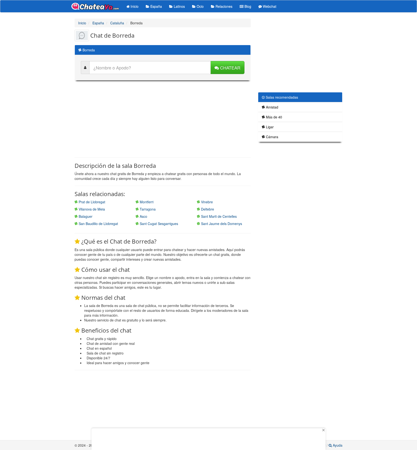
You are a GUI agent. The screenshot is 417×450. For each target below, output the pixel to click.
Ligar (269, 126)
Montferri (146, 201)
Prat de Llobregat (91, 201)
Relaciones (223, 6)
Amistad (271, 107)
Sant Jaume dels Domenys (221, 223)
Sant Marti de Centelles (218, 216)
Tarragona (147, 209)
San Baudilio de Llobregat (98, 223)
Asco (143, 216)
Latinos (179, 6)
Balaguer (85, 216)
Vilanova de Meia (91, 209)
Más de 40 (273, 117)
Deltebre (207, 209)
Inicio (134, 6)
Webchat (269, 6)
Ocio (200, 6)
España (155, 6)
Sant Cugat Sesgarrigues (158, 223)
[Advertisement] (162, 119)
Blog (247, 6)
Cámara (271, 136)
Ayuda (337, 445)
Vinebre (206, 201)
